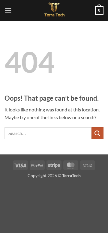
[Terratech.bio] (54, 10)
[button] (8, 10)
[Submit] (98, 133)
